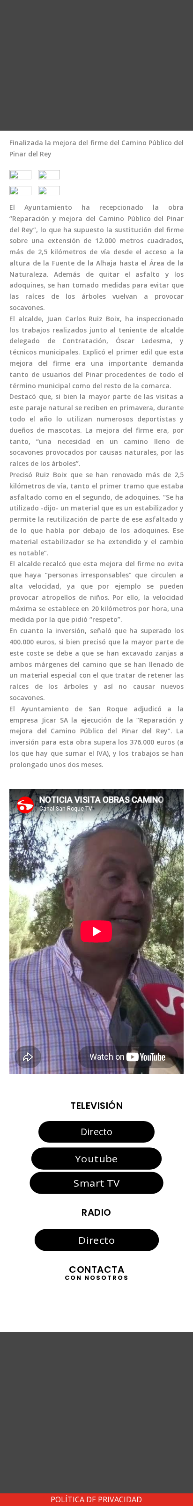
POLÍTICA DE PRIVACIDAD (96, 1499)
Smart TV (96, 1182)
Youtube (96, 1158)
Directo (96, 1131)
